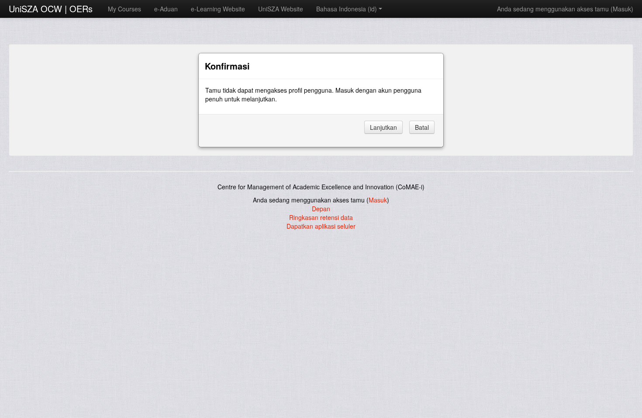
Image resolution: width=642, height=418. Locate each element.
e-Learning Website (218, 8)
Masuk (622, 8)
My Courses (124, 8)
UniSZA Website (280, 8)
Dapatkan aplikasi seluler (321, 226)
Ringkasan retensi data (321, 217)
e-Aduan (166, 8)
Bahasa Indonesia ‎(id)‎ (346, 8)
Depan (321, 208)
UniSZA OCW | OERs (51, 8)
